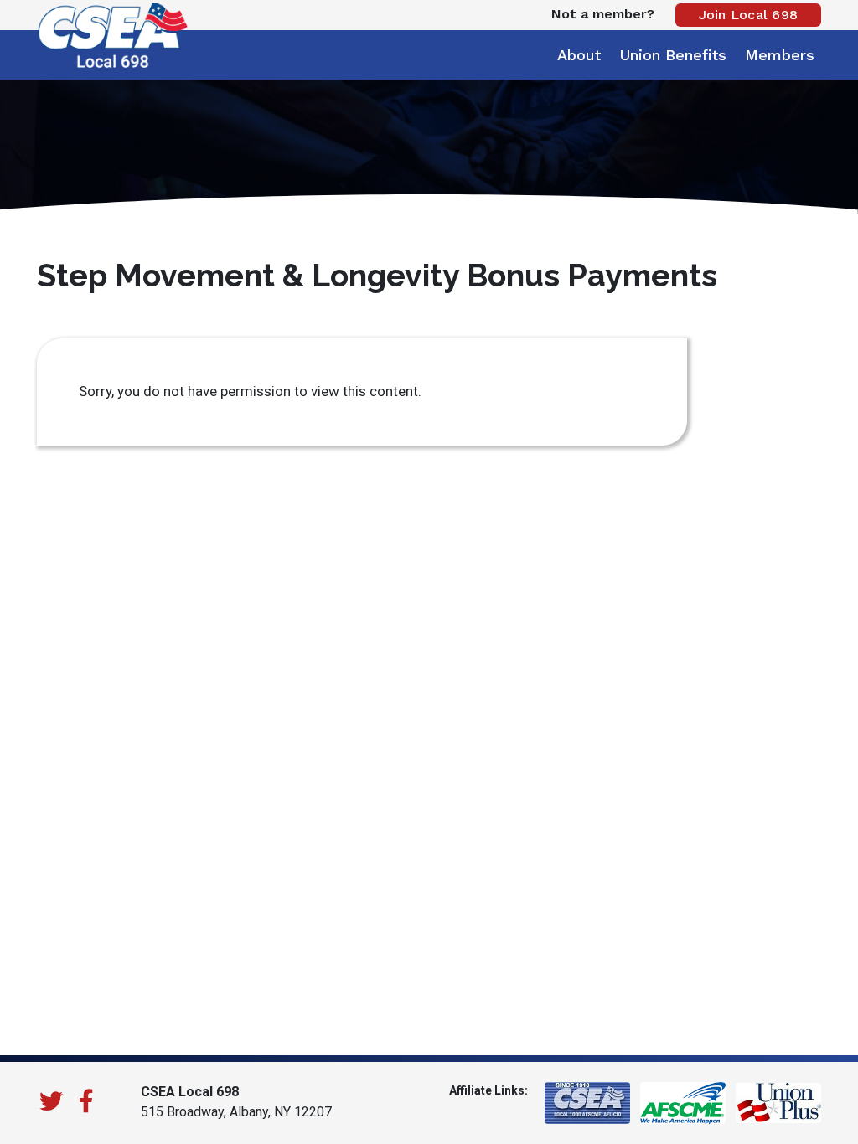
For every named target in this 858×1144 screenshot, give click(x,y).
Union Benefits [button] (672, 55)
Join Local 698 (749, 15)
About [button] (579, 55)
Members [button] (779, 55)
